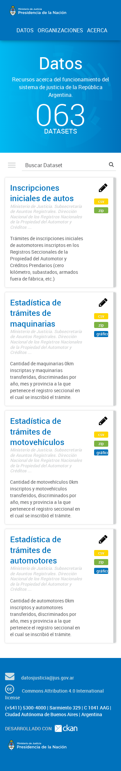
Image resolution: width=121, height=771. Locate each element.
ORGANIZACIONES (60, 30)
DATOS (25, 30)
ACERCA (97, 30)
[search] (111, 164)
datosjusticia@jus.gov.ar (47, 677)
